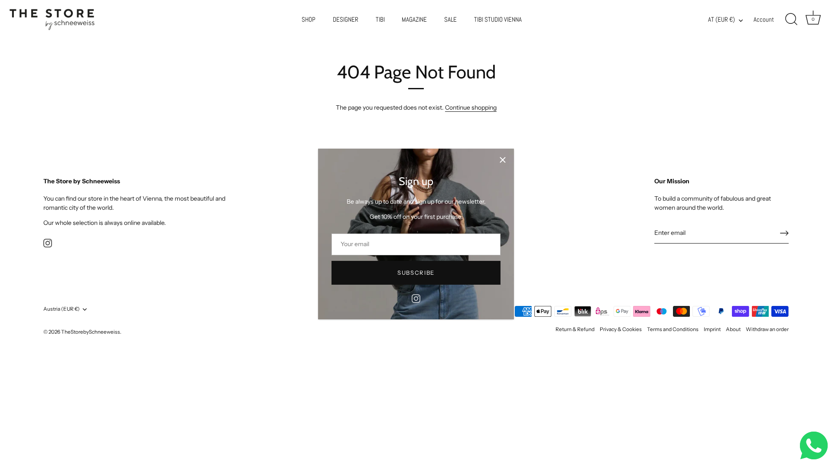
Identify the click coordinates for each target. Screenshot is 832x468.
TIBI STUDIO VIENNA (498, 19)
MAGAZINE (414, 19)
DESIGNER (345, 19)
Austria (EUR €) (61, 309)
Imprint (712, 329)
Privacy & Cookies (621, 329)
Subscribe (416, 272)
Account (764, 19)
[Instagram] (416, 298)
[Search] (791, 19)
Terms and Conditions (673, 329)
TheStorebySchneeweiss (90, 331)
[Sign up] (784, 233)
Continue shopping (471, 107)
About (733, 329)
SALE (450, 19)
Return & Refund (575, 329)
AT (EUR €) (721, 20)
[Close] (502, 159)
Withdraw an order (767, 329)
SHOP (308, 19)
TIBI (380, 19)
